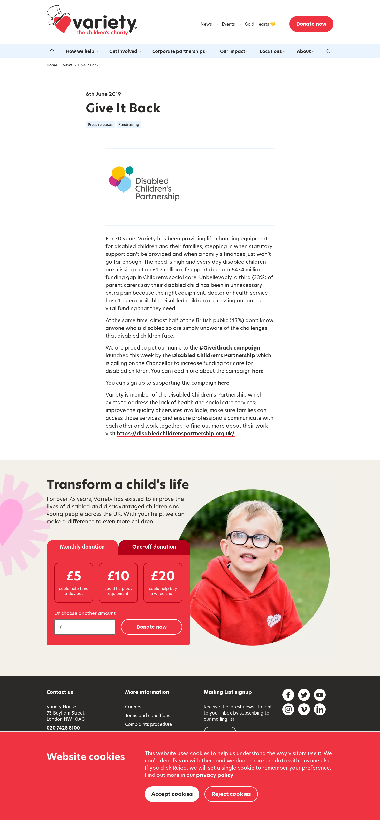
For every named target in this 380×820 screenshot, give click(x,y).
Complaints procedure (148, 724)
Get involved (123, 51)
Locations (271, 51)
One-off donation (154, 546)
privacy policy (214, 775)
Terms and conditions (147, 715)
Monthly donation (82, 546)
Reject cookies (231, 794)
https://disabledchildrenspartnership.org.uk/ (176, 433)
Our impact (232, 51)
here (258, 371)
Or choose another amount (85, 613)
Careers (133, 707)
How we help (80, 51)
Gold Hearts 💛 (260, 24)
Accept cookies (172, 794)
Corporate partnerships (178, 51)
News (206, 24)
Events (228, 24)
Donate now (311, 23)
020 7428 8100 (63, 728)
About (304, 51)
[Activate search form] (328, 51)
